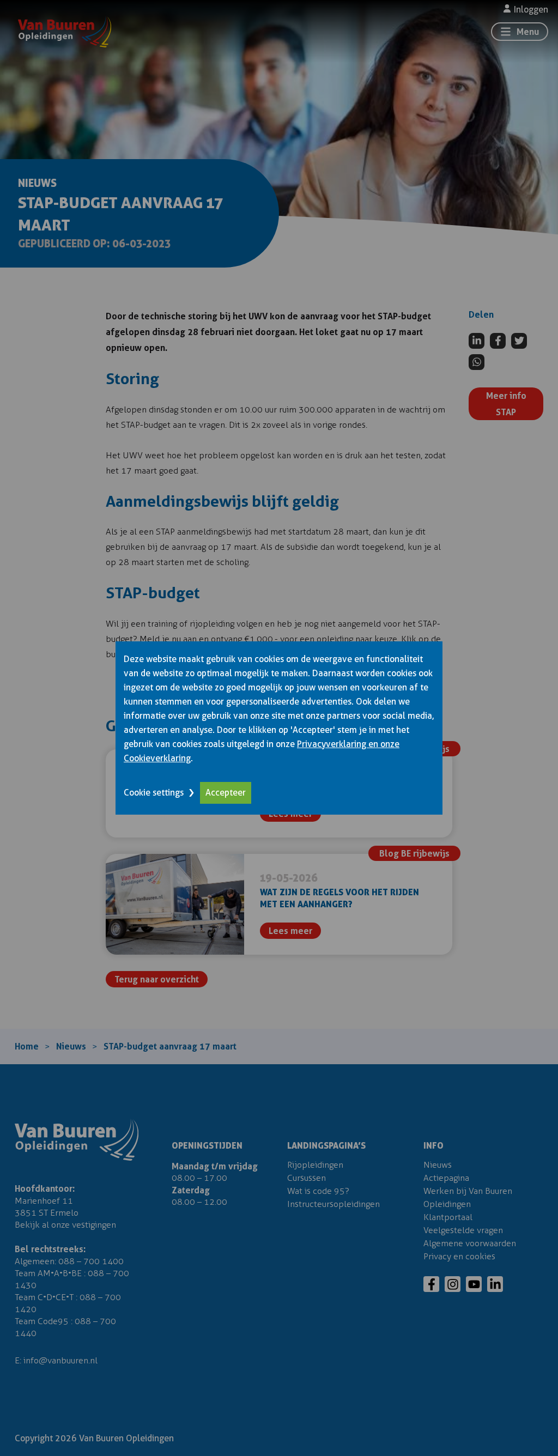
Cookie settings (154, 792)
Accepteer (225, 792)
